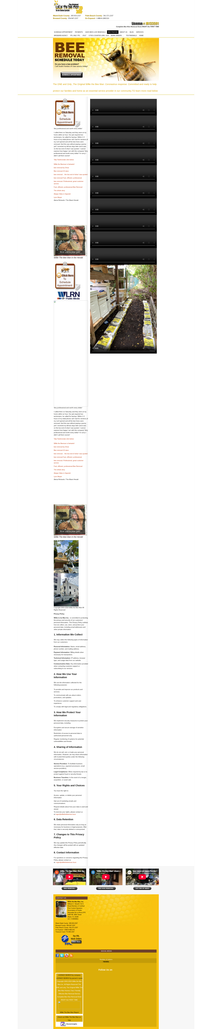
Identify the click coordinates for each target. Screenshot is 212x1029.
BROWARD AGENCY (61, 35)
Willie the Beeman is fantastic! (64, 164)
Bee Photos (112, 32)
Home (141, 35)
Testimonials (131, 35)
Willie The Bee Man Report (69, 1012)
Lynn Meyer (58, 197)
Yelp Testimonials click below (64, 160)
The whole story (59, 190)
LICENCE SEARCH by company (69, 975)
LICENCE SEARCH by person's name (69, 978)
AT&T (84, 35)
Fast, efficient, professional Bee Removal (68, 187)
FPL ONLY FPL (75, 35)
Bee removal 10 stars (61, 171)
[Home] (68, 7)
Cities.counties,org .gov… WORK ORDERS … (106, 35)
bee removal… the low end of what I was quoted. (71, 174)
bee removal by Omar (61, 167)
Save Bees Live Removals (95, 32)
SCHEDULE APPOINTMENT (63, 32)
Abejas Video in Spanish (62, 194)
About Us (123, 32)
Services (140, 32)
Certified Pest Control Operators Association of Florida (76, 908)
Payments (79, 32)
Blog (132, 32)
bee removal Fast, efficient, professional (68, 178)
